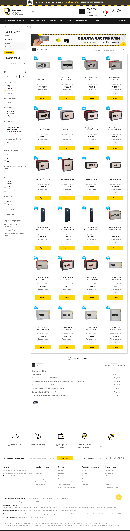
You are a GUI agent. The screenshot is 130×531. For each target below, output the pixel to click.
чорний (9, 181)
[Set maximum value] (5, 72)
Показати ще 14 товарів (81, 358)
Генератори (21, 510)
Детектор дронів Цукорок (48, 507)
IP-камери (65, 514)
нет (8, 161)
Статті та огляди (40, 476)
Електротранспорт (34, 498)
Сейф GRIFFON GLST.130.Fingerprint (67, 228)
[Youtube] (107, 458)
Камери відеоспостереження (50, 514)
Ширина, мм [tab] (9, 209)
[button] (24, 63)
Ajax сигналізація (41, 502)
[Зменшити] (39, 93)
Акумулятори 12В (38, 525)
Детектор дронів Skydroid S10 (28, 507)
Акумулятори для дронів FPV (107, 507)
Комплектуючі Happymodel (86, 507)
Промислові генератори (68, 510)
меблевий (10, 113)
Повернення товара (64, 479)
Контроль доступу (19, 27)
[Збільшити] (46, 93)
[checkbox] (15, 86)
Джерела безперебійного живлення (71, 523)
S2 (8, 145)
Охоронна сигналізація (26, 502)
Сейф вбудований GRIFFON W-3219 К (43, 278)
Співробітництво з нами (89, 476)
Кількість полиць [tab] (11, 150)
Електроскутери (62, 498)
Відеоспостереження (32, 514)
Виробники (38, 473)
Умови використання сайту (67, 488)
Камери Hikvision (98, 514)
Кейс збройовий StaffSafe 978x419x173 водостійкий (49, 395)
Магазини (123, 21)
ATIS (8, 86)
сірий (9, 188)
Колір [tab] (6, 177)
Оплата (60, 470)
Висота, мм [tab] (8, 196)
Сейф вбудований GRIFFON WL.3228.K (43, 179)
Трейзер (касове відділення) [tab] (13, 168)
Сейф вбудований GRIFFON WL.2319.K (91, 129)
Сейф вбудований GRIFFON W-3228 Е (67, 278)
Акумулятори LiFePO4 (71, 525)
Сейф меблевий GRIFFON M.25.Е (67, 79)
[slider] (65, 2)
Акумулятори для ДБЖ (54, 525)
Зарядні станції (29, 523)
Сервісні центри (87, 482)
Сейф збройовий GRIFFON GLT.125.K (91, 228)
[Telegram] (118, 458)
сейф (9, 102)
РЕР (10, 507)
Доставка (61, 473)
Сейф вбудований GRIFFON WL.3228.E (115, 129)
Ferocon (9, 88)
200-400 (9, 202)
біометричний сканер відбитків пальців (14, 128)
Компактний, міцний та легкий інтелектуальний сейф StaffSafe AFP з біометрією (58, 381)
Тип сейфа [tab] (8, 107)
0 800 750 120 (10, 476)
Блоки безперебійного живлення (96, 523)
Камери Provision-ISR (113, 514)
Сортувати (97, 50)
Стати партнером (40, 485)
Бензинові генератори (50, 510)
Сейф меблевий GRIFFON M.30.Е (67, 328)
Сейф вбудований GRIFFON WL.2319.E (43, 129)
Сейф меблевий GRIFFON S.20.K (115, 179)
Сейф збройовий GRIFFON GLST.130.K (43, 228)
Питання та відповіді (41, 479)
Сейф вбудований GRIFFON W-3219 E (115, 228)
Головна (9, 27)
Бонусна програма (64, 485)
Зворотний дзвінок (92, 15)
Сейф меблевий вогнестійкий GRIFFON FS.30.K (48, 388)
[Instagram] (114, 458)
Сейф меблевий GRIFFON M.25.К (43, 328)
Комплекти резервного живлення (47, 523)
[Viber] (122, 458)
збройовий (10, 111)
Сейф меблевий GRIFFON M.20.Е (43, 79)
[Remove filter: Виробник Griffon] (11, 47)
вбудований (11, 116)
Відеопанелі (109, 476)
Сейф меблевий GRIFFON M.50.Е (115, 328)
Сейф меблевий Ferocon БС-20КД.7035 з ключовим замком (52, 378)
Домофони (109, 473)
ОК (23, 76)
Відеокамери (109, 470)
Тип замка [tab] (8, 121)
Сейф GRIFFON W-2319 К (115, 79)
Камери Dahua (86, 514)
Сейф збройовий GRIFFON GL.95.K (44, 392)
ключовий (10, 125)
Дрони (5, 507)
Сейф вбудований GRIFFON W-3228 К (91, 278)
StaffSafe (10, 93)
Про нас (84, 470)
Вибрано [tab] (8, 40)
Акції (36, 470)
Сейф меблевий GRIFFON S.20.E (91, 179)
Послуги (84, 473)
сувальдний (11, 134)
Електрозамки (110, 479)
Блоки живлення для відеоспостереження (17, 525)
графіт (9, 186)
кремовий (10, 191)
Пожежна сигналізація (56, 502)
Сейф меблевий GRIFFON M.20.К (115, 278)
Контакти (85, 485)
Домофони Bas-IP (37, 517)
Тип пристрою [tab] (10, 98)
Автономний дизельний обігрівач (108, 525)
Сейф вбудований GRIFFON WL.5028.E (67, 179)
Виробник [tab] (11, 82)
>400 (8, 204)
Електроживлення (111, 482)
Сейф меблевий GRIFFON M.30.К (91, 328)
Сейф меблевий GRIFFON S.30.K (67, 129)
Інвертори (18, 523)
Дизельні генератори (34, 510)
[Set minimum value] (26, 72)
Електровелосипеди (48, 498)
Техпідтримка (86, 479)
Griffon (9, 91)
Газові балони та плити (88, 525)
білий (9, 183)
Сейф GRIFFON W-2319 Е (91, 79)
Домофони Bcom (23, 517)
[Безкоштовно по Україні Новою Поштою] (35, 58)
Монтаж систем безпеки (42, 482)
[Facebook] (110, 458)
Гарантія (61, 476)
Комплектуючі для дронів (67, 507)
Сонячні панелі (8, 523)
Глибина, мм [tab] (9, 214)
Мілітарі (108, 485)
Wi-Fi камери (75, 514)
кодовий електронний (14, 131)
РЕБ (15, 507)
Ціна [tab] (6, 69)
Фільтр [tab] (7, 35)
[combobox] (57, 11)
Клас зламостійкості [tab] (12, 139)
